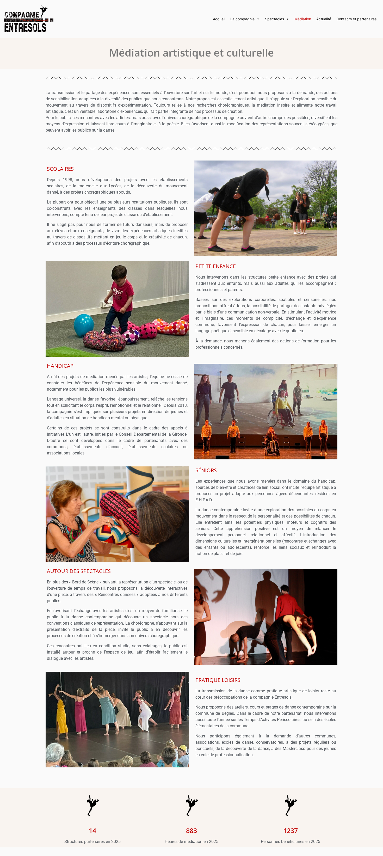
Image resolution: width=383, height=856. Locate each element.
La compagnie (242, 19)
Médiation (302, 19)
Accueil (219, 19)
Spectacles (274, 19)
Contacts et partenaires (356, 19)
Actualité (323, 19)
